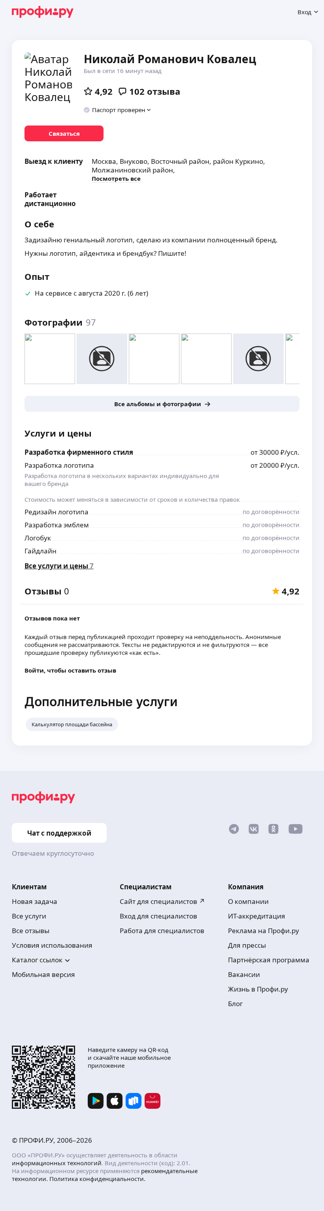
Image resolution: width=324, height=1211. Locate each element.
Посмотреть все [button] (116, 178)
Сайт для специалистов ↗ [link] (162, 901)
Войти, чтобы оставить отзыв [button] (70, 670)
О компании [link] (248, 901)
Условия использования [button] (52, 945)
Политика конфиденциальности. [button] (97, 1179)
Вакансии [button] (244, 974)
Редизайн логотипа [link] (56, 511)
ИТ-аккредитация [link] (256, 915)
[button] (117, 110)
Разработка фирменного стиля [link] (78, 452)
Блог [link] (235, 1003)
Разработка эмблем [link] (56, 524)
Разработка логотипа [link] (59, 465)
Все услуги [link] (29, 915)
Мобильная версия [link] (43, 974)
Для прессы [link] (247, 945)
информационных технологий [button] (57, 1163)
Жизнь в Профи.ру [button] (258, 989)
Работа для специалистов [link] (162, 930)
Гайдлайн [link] (40, 550)
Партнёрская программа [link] (268, 959)
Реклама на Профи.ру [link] (263, 930)
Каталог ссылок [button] (37, 959)
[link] (64, 133)
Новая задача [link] (34, 901)
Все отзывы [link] (30, 930)
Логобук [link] (37, 537)
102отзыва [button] (154, 91)
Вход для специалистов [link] (158, 915)
